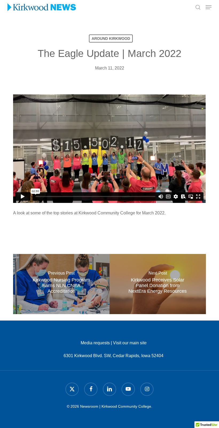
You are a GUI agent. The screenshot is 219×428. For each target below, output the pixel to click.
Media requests (95, 343)
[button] (209, 7)
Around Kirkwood (111, 38)
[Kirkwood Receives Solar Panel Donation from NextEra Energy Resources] (158, 284)
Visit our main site (130, 343)
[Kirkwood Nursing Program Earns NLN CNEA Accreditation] (61, 284)
